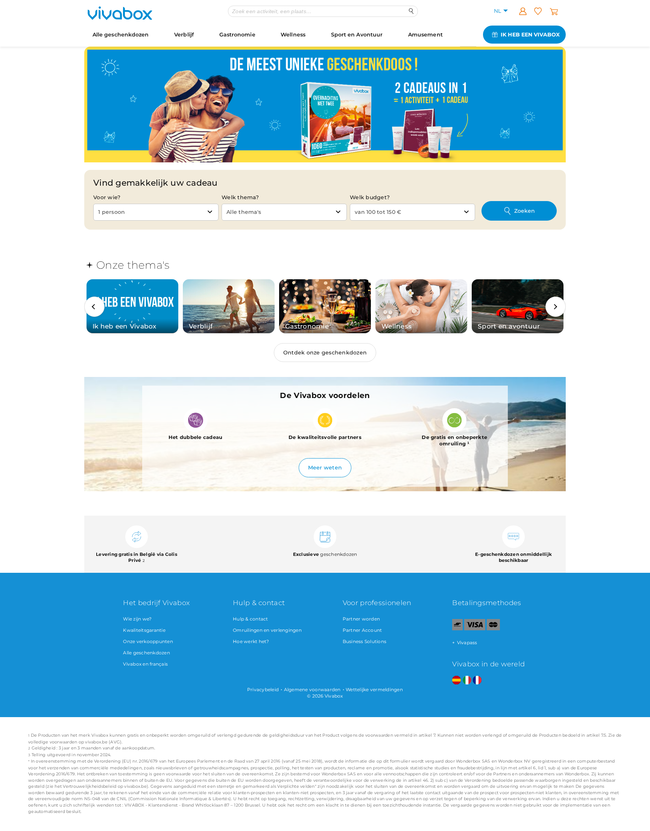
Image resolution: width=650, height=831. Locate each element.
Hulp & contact (250, 619)
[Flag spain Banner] (456, 680)
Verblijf (184, 34)
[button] (94, 307)
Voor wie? (106, 197)
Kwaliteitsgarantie (144, 630)
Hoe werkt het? (251, 641)
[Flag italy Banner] (467, 680)
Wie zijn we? (137, 619)
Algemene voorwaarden (312, 689)
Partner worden (361, 619)
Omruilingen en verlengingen (267, 630)
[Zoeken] (411, 11)
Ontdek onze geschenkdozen (325, 352)
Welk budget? (370, 197)
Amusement (425, 34)
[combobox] (156, 212)
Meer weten (325, 467)
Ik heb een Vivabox (530, 34)
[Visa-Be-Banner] (474, 628)
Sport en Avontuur (357, 34)
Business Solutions (365, 641)
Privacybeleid (263, 689)
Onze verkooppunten (148, 641)
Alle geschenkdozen (121, 34)
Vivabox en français (145, 664)
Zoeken (524, 210)
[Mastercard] (493, 628)
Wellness (293, 34)
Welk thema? (240, 197)
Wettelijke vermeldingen (374, 689)
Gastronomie (237, 34)
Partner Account (362, 630)
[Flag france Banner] (477, 680)
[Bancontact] (457, 628)
